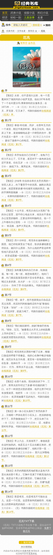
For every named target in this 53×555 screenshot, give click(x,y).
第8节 (8, 320)
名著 (40, 17)
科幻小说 (43, 12)
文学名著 (21, 31)
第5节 (8, 235)
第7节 (8, 294)
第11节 (9, 406)
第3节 (8, 175)
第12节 (9, 436)
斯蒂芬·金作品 (27, 43)
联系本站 (33, 553)
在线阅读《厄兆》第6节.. (14, 289)
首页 (5, 12)
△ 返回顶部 (26, 542)
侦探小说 (29, 12)
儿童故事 (29, 17)
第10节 (9, 376)
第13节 (9, 465)
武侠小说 (15, 12)
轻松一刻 (15, 17)
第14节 (9, 491)
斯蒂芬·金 (32, 31)
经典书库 (10, 31)
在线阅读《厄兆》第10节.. (17, 400)
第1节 (8, 120)
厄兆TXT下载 (26, 521)
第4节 (8, 205)
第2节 (8, 150)
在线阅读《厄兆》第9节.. (14, 371)
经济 (5, 17)
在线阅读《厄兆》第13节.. (36, 486)
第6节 (8, 265)
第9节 (8, 346)
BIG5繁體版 (26, 547)
